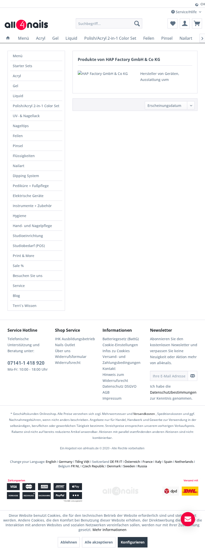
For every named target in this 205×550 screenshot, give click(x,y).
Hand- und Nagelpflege (32, 225)
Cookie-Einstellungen (120, 344)
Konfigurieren (132, 542)
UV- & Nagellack (26, 115)
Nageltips (21, 125)
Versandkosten (144, 414)
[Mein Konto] (185, 23)
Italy (158, 461)
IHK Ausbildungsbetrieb (75, 338)
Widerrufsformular (70, 356)
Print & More (23, 255)
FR (116, 461)
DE (112, 461)
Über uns (62, 350)
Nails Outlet (65, 344)
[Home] (8, 38)
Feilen (18, 135)
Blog (16, 295)
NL (78, 466)
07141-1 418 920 (26, 363)
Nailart (18, 165)
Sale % (18, 265)
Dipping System (26, 175)
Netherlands (184, 461)
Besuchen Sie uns (27, 275)
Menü (17, 55)
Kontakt (109, 368)
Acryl (17, 75)
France (147, 461)
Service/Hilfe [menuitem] (186, 11)
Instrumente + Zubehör (32, 205)
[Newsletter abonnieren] (192, 376)
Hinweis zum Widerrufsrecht (115, 377)
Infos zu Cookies (116, 350)
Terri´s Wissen (24, 305)
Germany (65, 461)
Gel (15, 85)
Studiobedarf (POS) (29, 245)
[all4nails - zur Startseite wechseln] (28, 24)
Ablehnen (68, 542)
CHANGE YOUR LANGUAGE (147, 4)
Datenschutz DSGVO (119, 386)
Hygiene (19, 215)
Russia (142, 466)
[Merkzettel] (173, 23)
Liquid (18, 95)
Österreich (132, 461)
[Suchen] (137, 23)
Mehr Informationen (109, 529)
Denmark (114, 466)
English (51, 461)
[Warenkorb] (197, 23)
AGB (106, 392)
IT (120, 461)
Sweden (129, 466)
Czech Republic (93, 466)
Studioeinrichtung (28, 235)
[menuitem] (109, 23)
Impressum (112, 398)
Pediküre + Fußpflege (31, 185)
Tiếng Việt (82, 461)
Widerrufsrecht (67, 362)
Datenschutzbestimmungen (173, 392)
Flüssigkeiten (24, 155)
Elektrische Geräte (28, 195)
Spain (168, 461)
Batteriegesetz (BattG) (120, 338)
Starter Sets (22, 65)
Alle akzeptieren (99, 542)
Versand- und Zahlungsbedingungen (121, 359)
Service (19, 285)
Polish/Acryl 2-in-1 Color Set (36, 105)
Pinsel (18, 145)
